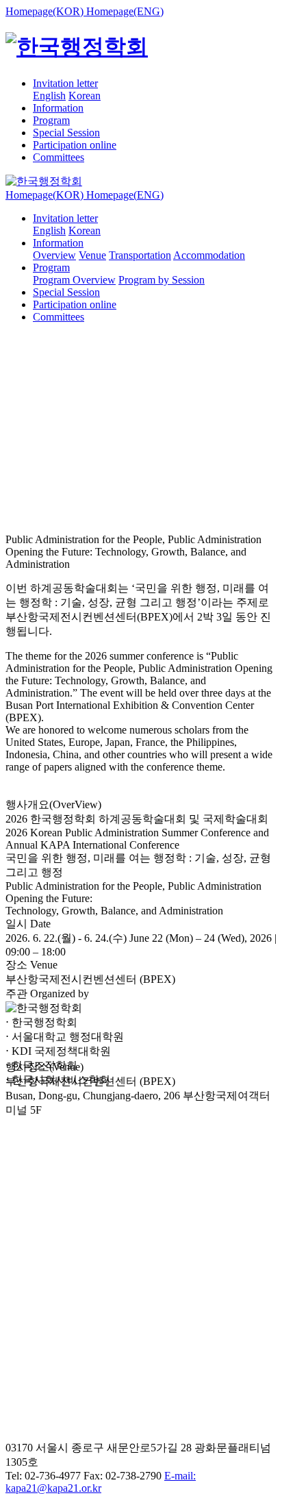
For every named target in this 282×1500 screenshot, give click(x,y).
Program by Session (161, 280)
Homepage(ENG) (125, 11)
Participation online (74, 145)
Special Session (66, 132)
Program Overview (74, 280)
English (49, 95)
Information (58, 108)
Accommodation (209, 255)
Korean (84, 95)
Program (51, 120)
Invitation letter (65, 83)
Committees (58, 157)
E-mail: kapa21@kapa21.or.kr (100, 1482)
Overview (54, 255)
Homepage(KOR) (45, 11)
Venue (92, 255)
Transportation (140, 255)
